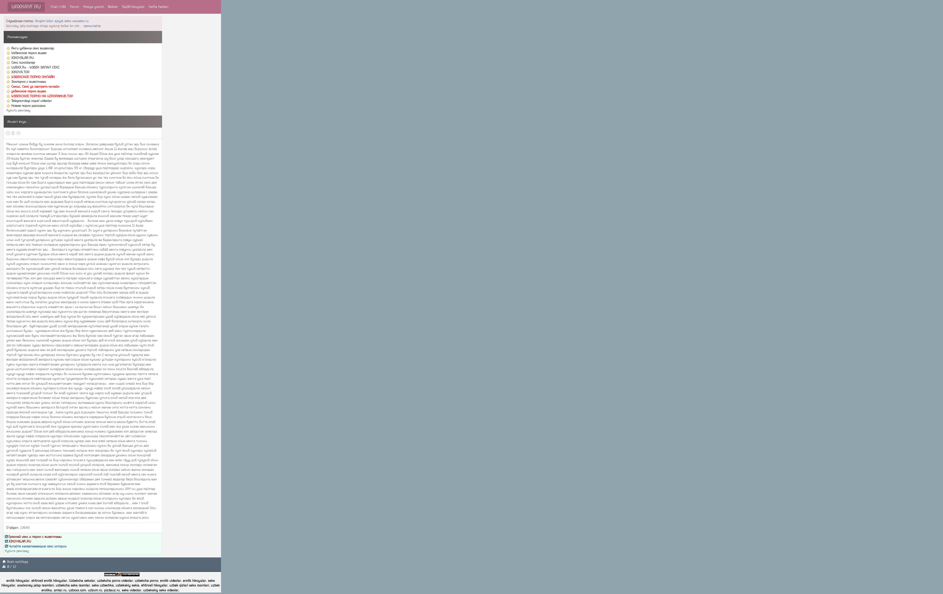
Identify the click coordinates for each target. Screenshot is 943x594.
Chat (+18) (58, 7)
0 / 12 (11, 566)
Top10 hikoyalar (133, 7)
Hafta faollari (158, 7)
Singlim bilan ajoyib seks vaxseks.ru (62, 21)
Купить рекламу (18, 110)
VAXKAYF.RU (26, 7)
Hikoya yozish (93, 7)
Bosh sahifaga (17, 562)
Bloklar (113, 7)
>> (18, 133)
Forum (74, 7)
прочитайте (92, 26)
